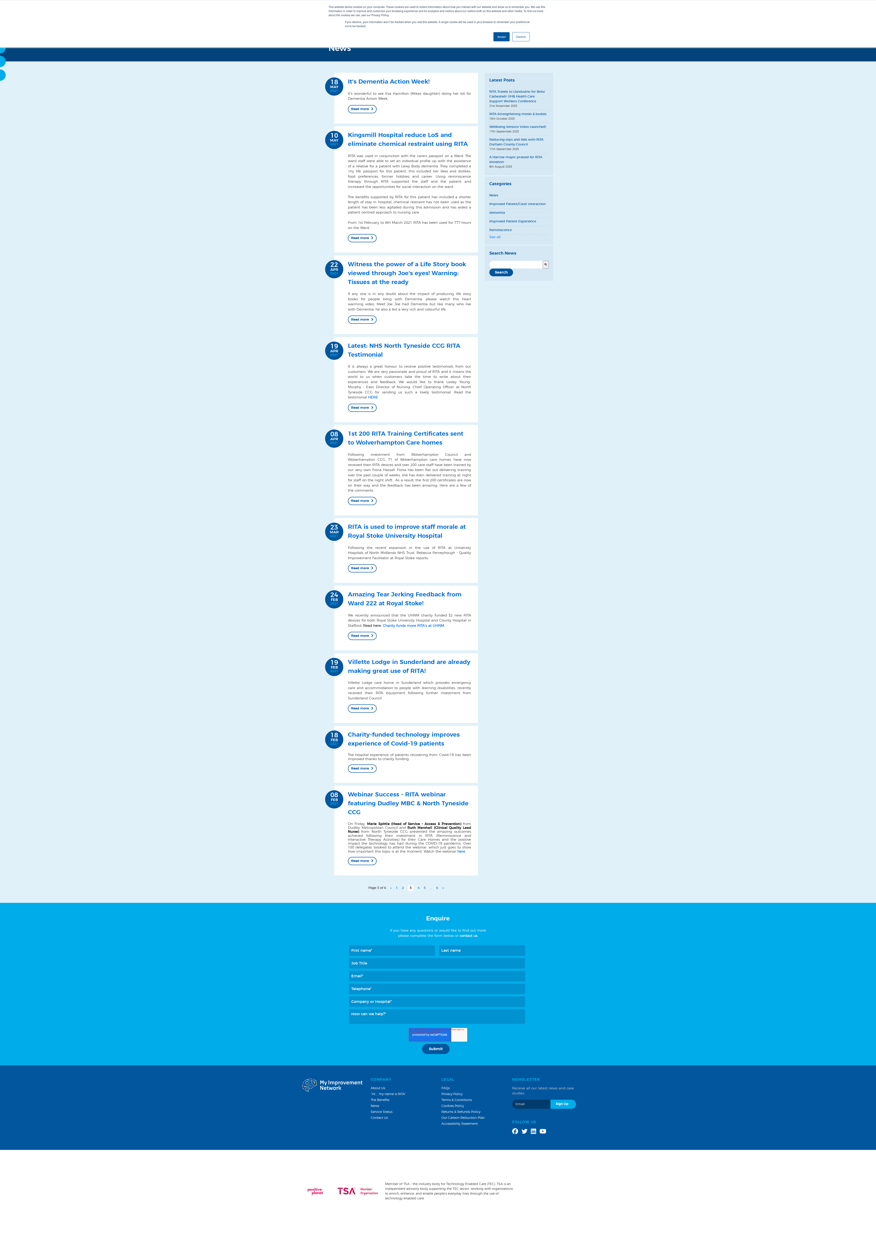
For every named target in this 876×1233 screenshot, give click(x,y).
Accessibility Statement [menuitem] (459, 1123)
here (461, 851)
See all (495, 237)
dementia (497, 212)
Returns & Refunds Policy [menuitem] (460, 1112)
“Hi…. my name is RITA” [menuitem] (388, 1094)
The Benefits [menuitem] (380, 1100)
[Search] (546, 265)
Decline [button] (521, 37)
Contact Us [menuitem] (379, 1118)
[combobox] (516, 265)
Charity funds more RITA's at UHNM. (414, 625)
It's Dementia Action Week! (389, 82)
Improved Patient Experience (512, 221)
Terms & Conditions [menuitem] (456, 1100)
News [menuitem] (375, 1106)
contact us (468, 936)
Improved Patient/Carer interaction (517, 204)
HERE (373, 397)
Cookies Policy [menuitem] (452, 1106)
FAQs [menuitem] (445, 1088)
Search (501, 272)
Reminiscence (500, 230)
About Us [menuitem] (378, 1088)
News (493, 195)
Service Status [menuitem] (381, 1112)
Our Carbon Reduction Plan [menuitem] (463, 1118)
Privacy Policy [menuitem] (452, 1094)
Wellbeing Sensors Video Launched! (517, 127)
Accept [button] (501, 37)
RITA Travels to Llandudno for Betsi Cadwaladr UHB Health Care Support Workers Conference (517, 96)
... (431, 888)
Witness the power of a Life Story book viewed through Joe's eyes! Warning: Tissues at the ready (407, 273)
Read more (360, 109)
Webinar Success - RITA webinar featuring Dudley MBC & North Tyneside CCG (408, 803)
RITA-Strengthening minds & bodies (518, 114)
